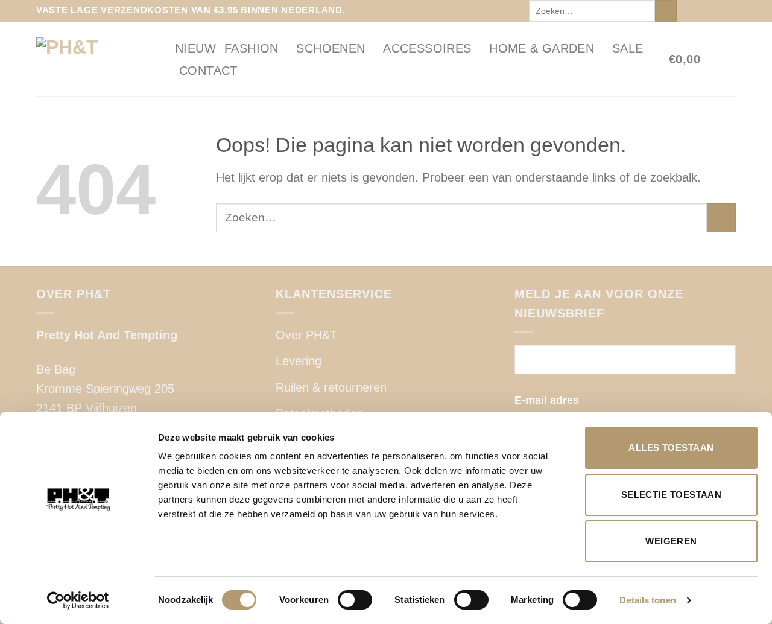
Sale (628, 48)
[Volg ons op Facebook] (699, 11)
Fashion (251, 48)
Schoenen (330, 48)
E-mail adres (546, 400)
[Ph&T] (96, 58)
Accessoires (427, 48)
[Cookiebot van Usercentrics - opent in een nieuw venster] (78, 600)
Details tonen (647, 600)
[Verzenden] (666, 11)
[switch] (355, 600)
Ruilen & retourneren (331, 387)
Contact (208, 70)
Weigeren (671, 541)
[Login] (730, 59)
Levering (298, 361)
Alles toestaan (670, 447)
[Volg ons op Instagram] (714, 11)
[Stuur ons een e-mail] (728, 11)
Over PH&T (306, 335)
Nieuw (195, 48)
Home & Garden (541, 48)
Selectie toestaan (671, 494)
